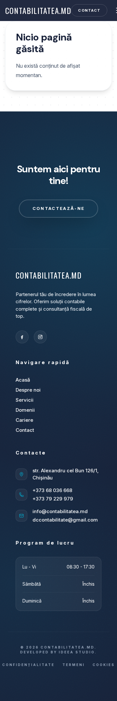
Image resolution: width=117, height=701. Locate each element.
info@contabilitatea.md (60, 511)
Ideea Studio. (78, 652)
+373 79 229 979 (52, 499)
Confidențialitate (28, 665)
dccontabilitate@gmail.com (65, 520)
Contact (89, 10)
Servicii (24, 400)
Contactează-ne (58, 208)
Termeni (73, 665)
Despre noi (28, 390)
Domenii (25, 410)
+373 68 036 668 (52, 490)
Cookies (104, 665)
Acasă (23, 380)
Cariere (24, 420)
